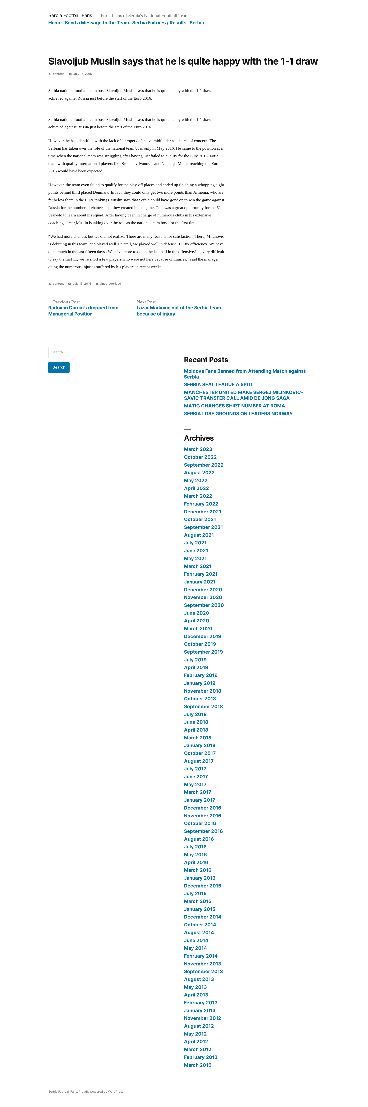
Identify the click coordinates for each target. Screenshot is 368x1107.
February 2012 (201, 1057)
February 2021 (201, 574)
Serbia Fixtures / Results (159, 22)
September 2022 (204, 465)
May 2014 (195, 948)
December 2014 (202, 917)
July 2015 (195, 893)
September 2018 (203, 706)
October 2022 (200, 457)
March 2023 (198, 449)
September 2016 (203, 831)
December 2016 (202, 808)
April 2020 (196, 621)
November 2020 (203, 597)
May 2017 (195, 784)
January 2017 (199, 800)
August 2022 (199, 472)
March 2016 (197, 870)
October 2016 (200, 823)
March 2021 (197, 566)
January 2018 (199, 745)
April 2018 (196, 730)
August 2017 (199, 761)
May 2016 (195, 854)
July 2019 (195, 660)
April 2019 (196, 667)
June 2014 (196, 940)
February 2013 (201, 1002)
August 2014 (199, 932)
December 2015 (202, 886)
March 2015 (197, 901)
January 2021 (199, 582)
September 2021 (203, 527)
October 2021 (200, 519)
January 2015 (199, 909)
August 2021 (199, 535)
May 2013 (195, 987)
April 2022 (196, 488)
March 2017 (197, 792)
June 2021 (196, 550)
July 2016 (195, 847)
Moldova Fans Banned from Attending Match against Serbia (245, 374)
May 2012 (195, 1034)
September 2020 (204, 605)
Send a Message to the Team (97, 22)
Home (55, 22)
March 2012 (197, 1049)
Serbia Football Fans (70, 15)
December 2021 (202, 512)
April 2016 (196, 862)
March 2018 (197, 738)
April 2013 (196, 995)
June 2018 (196, 722)
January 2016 (199, 878)
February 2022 (201, 504)
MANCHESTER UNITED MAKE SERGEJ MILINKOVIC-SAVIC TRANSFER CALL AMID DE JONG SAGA (243, 395)
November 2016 (202, 816)
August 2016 (199, 839)
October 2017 (200, 753)
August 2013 (199, 979)
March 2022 (198, 496)
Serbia (197, 22)
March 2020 (198, 628)
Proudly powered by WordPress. (101, 1091)
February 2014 (201, 956)
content (58, 74)
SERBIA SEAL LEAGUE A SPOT (218, 384)
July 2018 (195, 714)
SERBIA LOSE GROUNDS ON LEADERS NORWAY (238, 413)
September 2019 (203, 652)
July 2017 (195, 769)
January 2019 (199, 683)
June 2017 (196, 776)
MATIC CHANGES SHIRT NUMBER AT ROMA (234, 406)
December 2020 (203, 589)
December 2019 (202, 636)
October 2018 (200, 698)
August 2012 (199, 1026)
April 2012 (196, 1041)
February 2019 (201, 675)
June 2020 (196, 613)
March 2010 (198, 1065)
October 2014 (200, 925)
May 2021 (195, 558)
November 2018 (202, 691)
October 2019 (200, 644)
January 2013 (199, 1010)
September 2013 (203, 971)
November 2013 (202, 964)
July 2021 (195, 543)
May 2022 (196, 480)
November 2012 (202, 1018)
